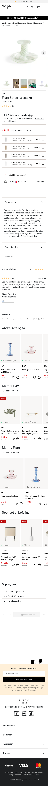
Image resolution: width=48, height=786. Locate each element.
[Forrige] (4, 52)
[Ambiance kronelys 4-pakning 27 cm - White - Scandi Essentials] (6, 164)
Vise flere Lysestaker (12, 601)
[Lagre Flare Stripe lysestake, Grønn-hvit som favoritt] (43, 614)
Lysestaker (38, 23)
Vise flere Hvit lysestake (14, 591)
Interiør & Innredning (9, 23)
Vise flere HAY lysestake (14, 596)
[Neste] (43, 52)
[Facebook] (16, 713)
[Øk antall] (10, 614)
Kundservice (9, 725)
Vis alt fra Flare (9, 452)
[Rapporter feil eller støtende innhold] (44, 319)
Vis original (24, 319)
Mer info (40, 182)
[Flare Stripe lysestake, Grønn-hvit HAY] (24, 52)
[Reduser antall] (3, 614)
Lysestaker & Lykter (25, 23)
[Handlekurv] (39, 7)
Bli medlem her (39, 119)
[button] (8, 106)
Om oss (6, 753)
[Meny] (45, 7)
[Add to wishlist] (13, 377)
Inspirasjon (8, 744)
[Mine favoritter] (33, 7)
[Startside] (6, 7)
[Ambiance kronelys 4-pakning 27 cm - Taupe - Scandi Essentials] (6, 155)
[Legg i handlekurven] (17, 377)
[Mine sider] (27, 7)
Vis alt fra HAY (8, 391)
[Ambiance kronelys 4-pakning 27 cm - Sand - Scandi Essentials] (6, 147)
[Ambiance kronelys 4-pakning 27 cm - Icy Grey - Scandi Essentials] (6, 139)
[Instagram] (24, 713)
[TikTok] (31, 713)
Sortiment (7, 735)
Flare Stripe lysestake (10, 25)
